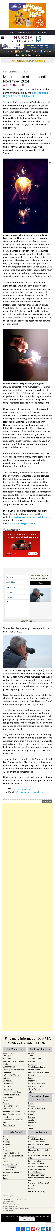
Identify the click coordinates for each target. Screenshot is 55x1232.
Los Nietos (7, 1086)
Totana (31, 1092)
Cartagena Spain (9, 1201)
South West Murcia (40, 1049)
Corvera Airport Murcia (11, 1205)
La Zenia (31, 1188)
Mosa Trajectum (9, 1167)
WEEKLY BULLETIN (40, 33)
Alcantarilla (8, 1142)
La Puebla (7, 1072)
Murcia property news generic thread (16, 1208)
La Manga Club (9, 1067)
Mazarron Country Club (38, 1169)
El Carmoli (7, 1058)
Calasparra (33, 1106)
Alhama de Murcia (35, 1058)
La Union (6, 1078)
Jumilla (31, 1120)
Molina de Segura (10, 1164)
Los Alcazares (8, 1081)
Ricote (5, 1175)
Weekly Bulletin (8, 1210)
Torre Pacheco (9, 1125)
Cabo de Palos (8, 1053)
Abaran (6, 1139)
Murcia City (8, 1169)
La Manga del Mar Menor (13, 1069)
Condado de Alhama (36, 1067)
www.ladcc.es (24, 789)
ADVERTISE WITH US (25, 33)
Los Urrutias (8, 1089)
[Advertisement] (27, 917)
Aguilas (31, 1053)
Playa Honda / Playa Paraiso (11, 1098)
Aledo (30, 1056)
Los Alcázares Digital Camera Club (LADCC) (25, 94)
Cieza (30, 1114)
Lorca (30, 1078)
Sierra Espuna (34, 1089)
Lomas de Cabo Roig (36, 1191)
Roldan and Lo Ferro (11, 1106)
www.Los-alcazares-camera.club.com (30, 517)
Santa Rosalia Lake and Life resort (14, 1115)
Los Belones (8, 1083)
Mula (30, 1125)
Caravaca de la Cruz (36, 1109)
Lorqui (5, 1161)
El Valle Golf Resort (11, 1153)
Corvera (6, 1150)
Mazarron (32, 1081)
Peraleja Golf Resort (11, 1172)
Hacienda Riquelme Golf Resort (13, 1157)
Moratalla (32, 1123)
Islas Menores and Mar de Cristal (13, 1062)
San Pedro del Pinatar (12, 1111)
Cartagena (7, 1056)
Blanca (5, 1147)
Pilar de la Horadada (11, 1095)
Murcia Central (14, 1132)
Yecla (30, 1128)
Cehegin (31, 1111)
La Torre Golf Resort (11, 1075)
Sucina (5, 1178)
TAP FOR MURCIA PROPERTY (27, 60)
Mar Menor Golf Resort (12, 1092)
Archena (6, 1144)
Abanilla (6, 1136)
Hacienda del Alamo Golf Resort (38, 1073)
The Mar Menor (14, 1049)
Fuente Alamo (34, 1070)
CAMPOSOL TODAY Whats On (14, 1199)
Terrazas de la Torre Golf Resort (13, 1120)
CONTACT (12, 33)
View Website (28, 620)
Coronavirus (7, 1203)
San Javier (7, 1108)
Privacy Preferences (26, 1219)
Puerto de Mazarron (36, 1083)
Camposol (32, 1064)
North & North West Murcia (40, 1097)
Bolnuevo (32, 1061)
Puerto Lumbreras (35, 1086)
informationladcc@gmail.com (20, 523)
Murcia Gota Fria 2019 (11, 1206)
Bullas (31, 1103)
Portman (6, 1103)
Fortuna (31, 1117)
